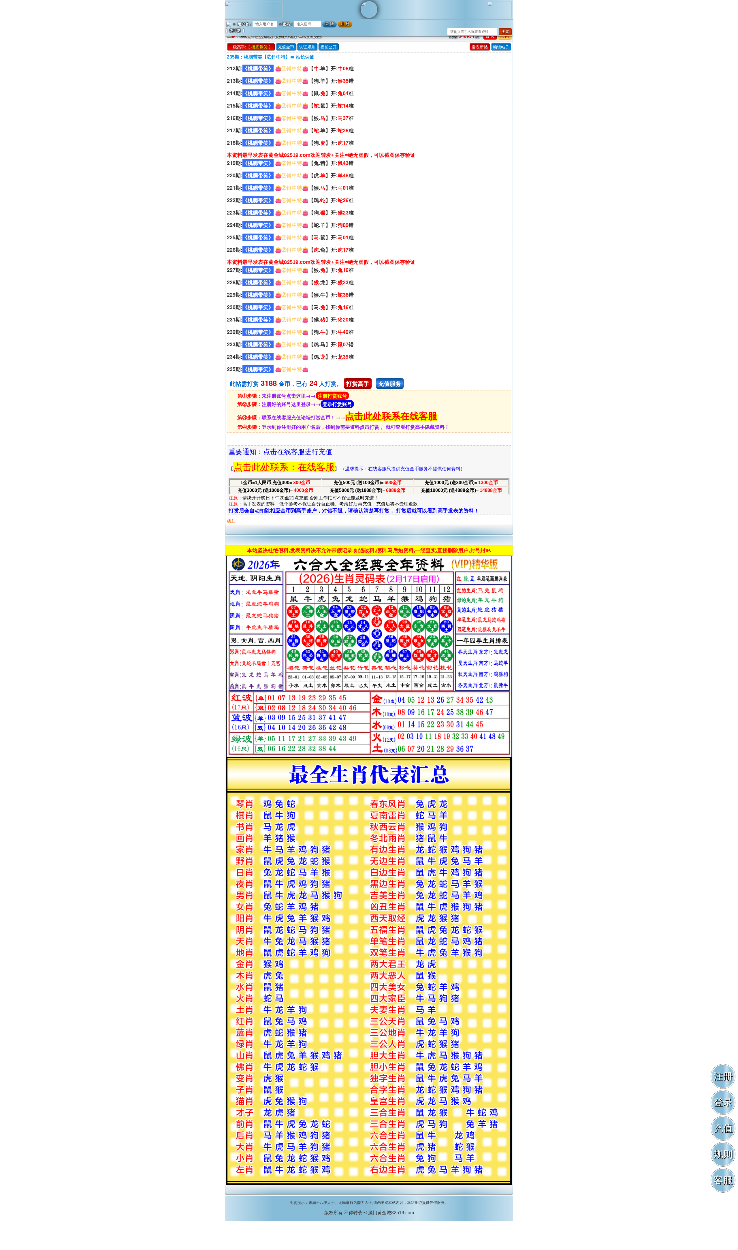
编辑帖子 (501, 47)
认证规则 (307, 47)
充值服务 (389, 383)
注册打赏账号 (332, 395)
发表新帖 (480, 47)
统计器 (235, 30)
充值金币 (286, 47)
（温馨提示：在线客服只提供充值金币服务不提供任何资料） (402, 468)
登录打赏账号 (337, 404)
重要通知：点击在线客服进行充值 (280, 452)
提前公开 (329, 47)
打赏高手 (357, 383)
